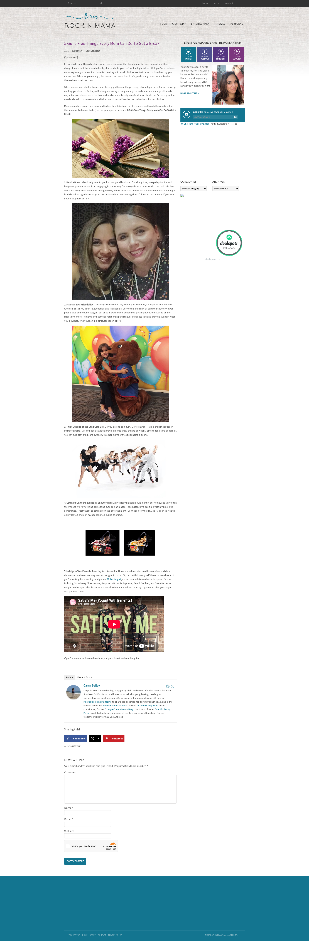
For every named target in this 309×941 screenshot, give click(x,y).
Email (68, 819)
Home (84, 935)
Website (69, 831)
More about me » (189, 93)
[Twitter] (172, 686)
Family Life (75, 746)
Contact (102, 935)
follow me (188, 57)
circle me (236, 57)
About (92, 935)
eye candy (220, 57)
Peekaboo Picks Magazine (98, 701)
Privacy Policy (115, 935)
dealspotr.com (212, 259)
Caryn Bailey (92, 685)
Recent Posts (84, 677)
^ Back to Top (74, 935)
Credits (233, 935)
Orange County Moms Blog (119, 709)
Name (68, 807)
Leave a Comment (93, 51)
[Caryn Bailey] (73, 698)
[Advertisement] (207, 153)
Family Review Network (115, 705)
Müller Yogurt (114, 579)
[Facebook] (168, 686)
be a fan (204, 57)
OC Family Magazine (147, 705)
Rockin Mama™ (90, 21)
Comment (71, 772)
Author (69, 677)
